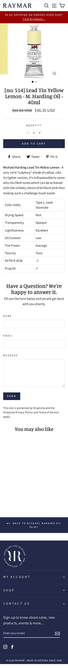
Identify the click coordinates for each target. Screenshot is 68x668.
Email (8, 335)
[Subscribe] (57, 633)
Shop (9, 590)
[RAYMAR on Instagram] (5, 646)
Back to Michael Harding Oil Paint (37, 525)
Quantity (34, 125)
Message (10, 355)
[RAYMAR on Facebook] (12, 646)
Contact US (16, 603)
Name (7, 316)
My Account (17, 577)
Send (11, 396)
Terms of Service (49, 412)
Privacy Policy (24, 412)
